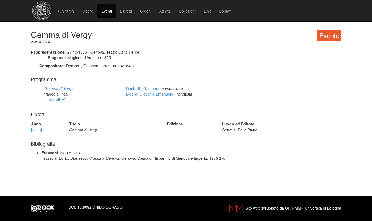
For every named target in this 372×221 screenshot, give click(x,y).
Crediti (145, 11)
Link (207, 11)
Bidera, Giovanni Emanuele (150, 94)
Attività (165, 11)
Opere (87, 11)
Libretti (126, 11)
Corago (66, 10)
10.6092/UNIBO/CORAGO (100, 207)
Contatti (225, 11)
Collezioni (187, 11)
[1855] (36, 130)
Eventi (106, 11)
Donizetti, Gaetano (142, 88)
